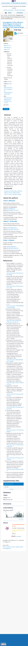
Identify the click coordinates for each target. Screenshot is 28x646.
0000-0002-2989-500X (13, 229)
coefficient (19, 191)
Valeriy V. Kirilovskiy (10, 221)
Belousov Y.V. (7, 45)
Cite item (6, 109)
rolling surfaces (16, 192)
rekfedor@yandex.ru (12, 246)
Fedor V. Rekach (8, 240)
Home (2, 15)
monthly (21, 519)
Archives (20, 12)
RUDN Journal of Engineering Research (14, 5)
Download (11, 489)
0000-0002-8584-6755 (13, 248)
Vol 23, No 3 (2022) (11, 15)
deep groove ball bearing (10, 191)
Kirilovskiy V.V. (7, 47)
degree (6, 192)
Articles (10, 83)
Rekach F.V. (6, 49)
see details (18, 536)
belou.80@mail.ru (11, 208)
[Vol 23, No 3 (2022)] (8, 41)
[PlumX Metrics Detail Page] (7, 528)
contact (10, 192)
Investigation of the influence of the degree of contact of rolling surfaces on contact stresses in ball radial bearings (13, 17)
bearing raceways (17, 194)
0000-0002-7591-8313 (13, 210)
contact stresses (8, 194)
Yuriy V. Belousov (9, 200)
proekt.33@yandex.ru (12, 227)
